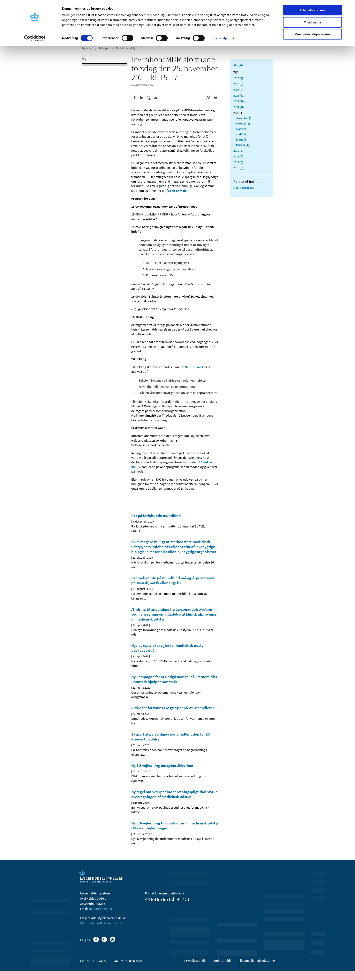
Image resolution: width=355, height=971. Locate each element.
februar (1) (242, 145)
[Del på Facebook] (134, 97)
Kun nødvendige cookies (312, 34)
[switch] (127, 38)
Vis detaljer (220, 38)
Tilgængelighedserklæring (256, 960)
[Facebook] (96, 941)
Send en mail (177, 191)
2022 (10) (239, 101)
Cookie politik (222, 960)
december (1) (244, 118)
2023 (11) (239, 95)
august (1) (242, 129)
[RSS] (113, 941)
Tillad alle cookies (312, 10)
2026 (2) (238, 78)
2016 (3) (238, 168)
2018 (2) (238, 156)
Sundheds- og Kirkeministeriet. (101, 923)
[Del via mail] (155, 97)
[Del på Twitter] (148, 97)
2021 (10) (239, 107)
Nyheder (87, 48)
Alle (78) (238, 65)
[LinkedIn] (104, 941)
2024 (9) (238, 90)
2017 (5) (238, 162)
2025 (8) (238, 84)
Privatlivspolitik (195, 960)
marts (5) (241, 139)
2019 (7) (238, 151)
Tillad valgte (312, 22)
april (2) (241, 134)
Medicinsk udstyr (126, 48)
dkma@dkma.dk (100, 909)
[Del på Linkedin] (141, 97)
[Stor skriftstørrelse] (208, 97)
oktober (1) (243, 123)
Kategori (104, 48)
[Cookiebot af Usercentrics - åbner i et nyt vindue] (35, 38)
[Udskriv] (215, 97)
